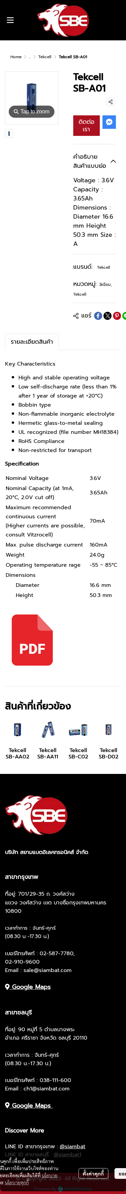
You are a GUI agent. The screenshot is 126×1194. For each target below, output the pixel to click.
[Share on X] (107, 316)
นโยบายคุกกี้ (17, 1182)
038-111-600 (55, 1080)
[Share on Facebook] (98, 316)
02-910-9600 (22, 962)
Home (16, 57)
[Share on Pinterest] (117, 316)
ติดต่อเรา (86, 125)
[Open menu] (10, 20)
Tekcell (44, 57)
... (30, 57)
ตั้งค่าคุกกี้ (93, 1173)
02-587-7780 (56, 953)
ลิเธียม (105, 285)
